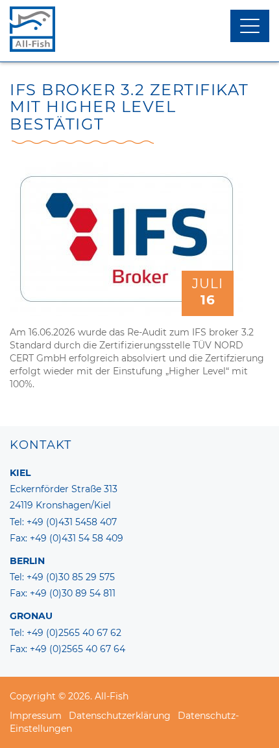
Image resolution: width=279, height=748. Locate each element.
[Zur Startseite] (139, 29)
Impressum (36, 715)
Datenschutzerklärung (120, 715)
